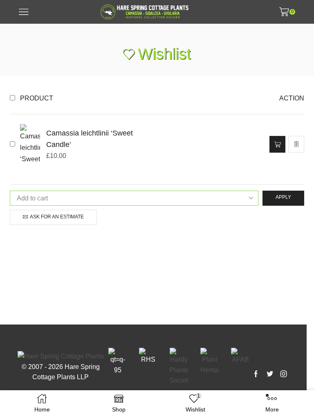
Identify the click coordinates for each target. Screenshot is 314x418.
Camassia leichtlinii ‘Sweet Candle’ (89, 139)
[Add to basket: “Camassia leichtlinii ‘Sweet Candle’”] (277, 144)
